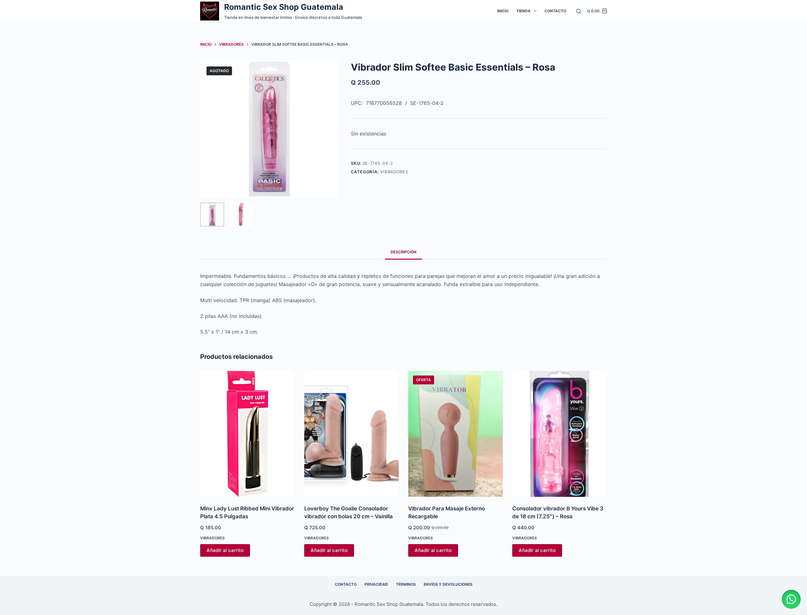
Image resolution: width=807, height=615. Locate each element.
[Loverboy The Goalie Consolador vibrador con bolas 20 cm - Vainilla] (351, 434)
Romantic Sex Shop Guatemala (283, 7)
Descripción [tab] (403, 252)
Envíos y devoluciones (448, 584)
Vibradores (394, 171)
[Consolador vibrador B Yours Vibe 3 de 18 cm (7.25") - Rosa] (559, 434)
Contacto (555, 11)
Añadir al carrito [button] (225, 550)
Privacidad (376, 584)
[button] (791, 599)
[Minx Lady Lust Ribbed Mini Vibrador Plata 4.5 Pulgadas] (247, 434)
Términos (406, 584)
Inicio (502, 11)
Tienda (523, 11)
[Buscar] (578, 11)
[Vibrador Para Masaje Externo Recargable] (455, 434)
